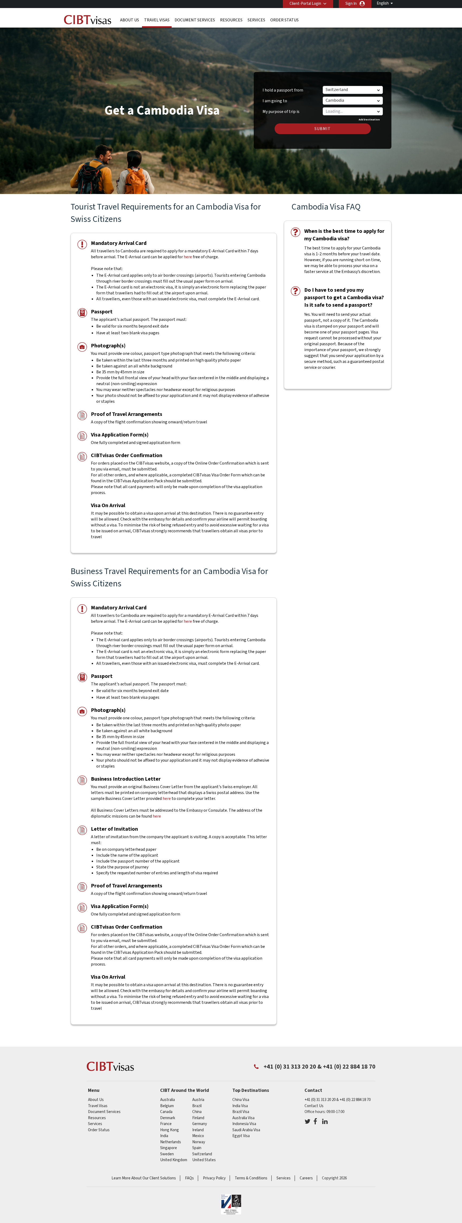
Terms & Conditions (251, 1178)
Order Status (284, 20)
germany (199, 1124)
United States (204, 1160)
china (197, 1112)
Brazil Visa (240, 1112)
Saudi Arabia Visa (246, 1130)
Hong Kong (169, 1130)
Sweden (167, 1154)
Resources (231, 20)
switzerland (202, 1154)
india (164, 1136)
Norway (198, 1142)
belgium (167, 1106)
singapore (168, 1148)
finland (198, 1118)
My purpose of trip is (281, 110)
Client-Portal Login (305, 3)
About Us (129, 20)
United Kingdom (173, 1160)
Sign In (351, 3)
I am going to (275, 101)
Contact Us (314, 1106)
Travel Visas (157, 20)
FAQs (189, 1178)
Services (256, 20)
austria (198, 1100)
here (188, 257)
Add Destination (369, 119)
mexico (198, 1136)
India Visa (240, 1106)
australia (167, 1100)
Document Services (195, 20)
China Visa (240, 1100)
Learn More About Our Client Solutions (143, 1178)
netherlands (170, 1142)
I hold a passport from (283, 90)
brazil (197, 1106)
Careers (306, 1178)
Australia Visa (243, 1118)
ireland (198, 1130)
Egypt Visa (241, 1136)
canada (166, 1112)
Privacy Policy (214, 1178)
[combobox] (352, 111)
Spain (196, 1148)
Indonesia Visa (244, 1124)
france (166, 1124)
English (383, 3)
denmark (167, 1118)
